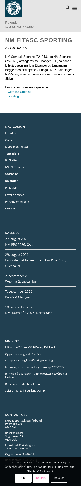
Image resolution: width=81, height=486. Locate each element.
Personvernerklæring (18, 202)
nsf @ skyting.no (24, 445)
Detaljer (59, 478)
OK (23, 478)
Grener (9, 140)
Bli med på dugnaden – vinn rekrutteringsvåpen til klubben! (36, 375)
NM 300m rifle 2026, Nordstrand (29, 313)
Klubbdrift (11, 188)
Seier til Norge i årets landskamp (25, 390)
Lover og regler (14, 195)
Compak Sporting (19, 91)
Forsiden (10, 133)
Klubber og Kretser (16, 147)
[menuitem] (65, 8)
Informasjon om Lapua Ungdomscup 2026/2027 (34, 367)
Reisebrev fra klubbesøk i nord (24, 384)
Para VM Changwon (19, 297)
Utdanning (11, 174)
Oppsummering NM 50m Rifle (23, 354)
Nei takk (41, 478)
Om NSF (10, 208)
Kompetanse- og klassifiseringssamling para (32, 360)
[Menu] (74, 8)
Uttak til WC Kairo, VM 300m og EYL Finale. (31, 347)
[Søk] (65, 8)
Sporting (13, 96)
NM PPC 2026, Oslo (19, 244)
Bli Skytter (11, 160)
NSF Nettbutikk (14, 167)
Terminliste (12, 153)
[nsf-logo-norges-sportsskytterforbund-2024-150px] (35, 8)
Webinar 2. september (21, 281)
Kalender (12, 22)
